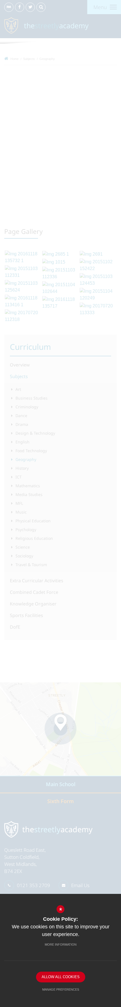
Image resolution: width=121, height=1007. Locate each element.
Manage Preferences (60, 989)
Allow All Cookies (61, 977)
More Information (61, 944)
